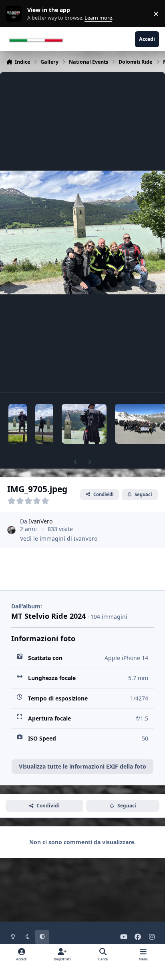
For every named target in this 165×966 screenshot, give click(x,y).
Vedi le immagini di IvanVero (58, 538)
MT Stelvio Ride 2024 (48, 616)
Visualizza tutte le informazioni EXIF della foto (82, 766)
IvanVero (40, 521)
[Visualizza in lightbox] (82, 232)
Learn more (15, 14)
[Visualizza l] (17, 424)
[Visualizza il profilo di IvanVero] (11, 530)
